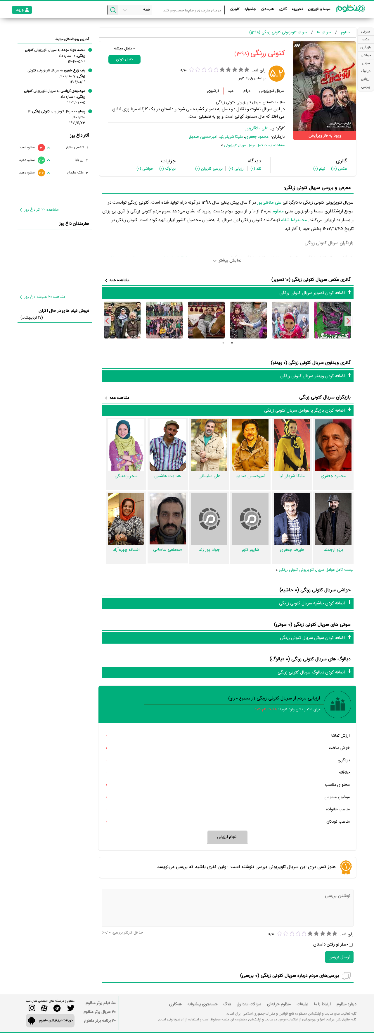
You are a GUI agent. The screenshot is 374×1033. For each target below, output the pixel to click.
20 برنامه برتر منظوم (100, 1020)
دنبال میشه (124, 48)
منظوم (278, 211)
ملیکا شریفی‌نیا (231, 136)
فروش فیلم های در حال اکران (64, 310)
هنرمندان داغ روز (74, 223)
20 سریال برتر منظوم (100, 1011)
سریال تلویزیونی (272, 90)
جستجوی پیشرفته (202, 1004)
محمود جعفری (257, 136)
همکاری (175, 1004)
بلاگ (227, 1004)
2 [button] (223, 343)
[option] (332, 320)
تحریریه (297, 9)
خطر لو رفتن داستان (330, 944)
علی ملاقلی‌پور (256, 128)
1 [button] (232, 343)
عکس (339, 169)
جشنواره (250, 9)
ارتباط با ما (322, 1004)
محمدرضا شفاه (294, 220)
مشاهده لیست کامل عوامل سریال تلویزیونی (254, 145)
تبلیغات (302, 1004)
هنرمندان (267, 9)
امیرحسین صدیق (203, 136)
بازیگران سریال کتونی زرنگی (325, 397)
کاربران (234, 9)
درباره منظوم (346, 1004)
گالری (283, 9)
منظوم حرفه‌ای (279, 1004)
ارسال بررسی (339, 957)
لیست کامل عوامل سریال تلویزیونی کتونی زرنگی (316, 570)
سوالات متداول (249, 1004)
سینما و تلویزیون (319, 9)
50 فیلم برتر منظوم (101, 1003)
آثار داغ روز (79, 135)
